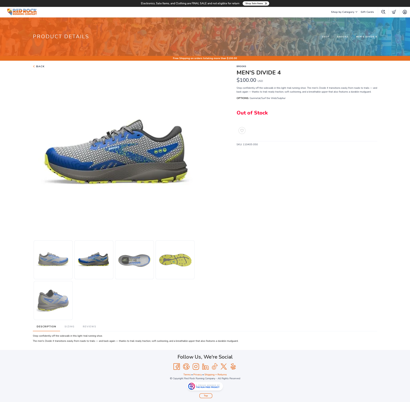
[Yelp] (233, 366)
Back (40, 66)
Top (206, 395)
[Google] (186, 366)
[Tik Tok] (214, 366)
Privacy (197, 374)
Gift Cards (367, 12)
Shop (325, 36)
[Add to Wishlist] (242, 130)
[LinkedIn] (205, 366)
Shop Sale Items (254, 3)
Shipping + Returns (215, 374)
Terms (187, 374)
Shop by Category (342, 12)
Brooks (342, 36)
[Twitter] (224, 366)
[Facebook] (176, 366)
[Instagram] (196, 366)
